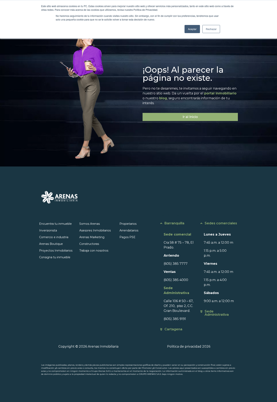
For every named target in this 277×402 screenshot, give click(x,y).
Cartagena (173, 329)
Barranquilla (174, 223)
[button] (179, 225)
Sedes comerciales (221, 223)
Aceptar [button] (192, 29)
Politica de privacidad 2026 (188, 346)
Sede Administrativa (217, 313)
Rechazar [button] (211, 29)
